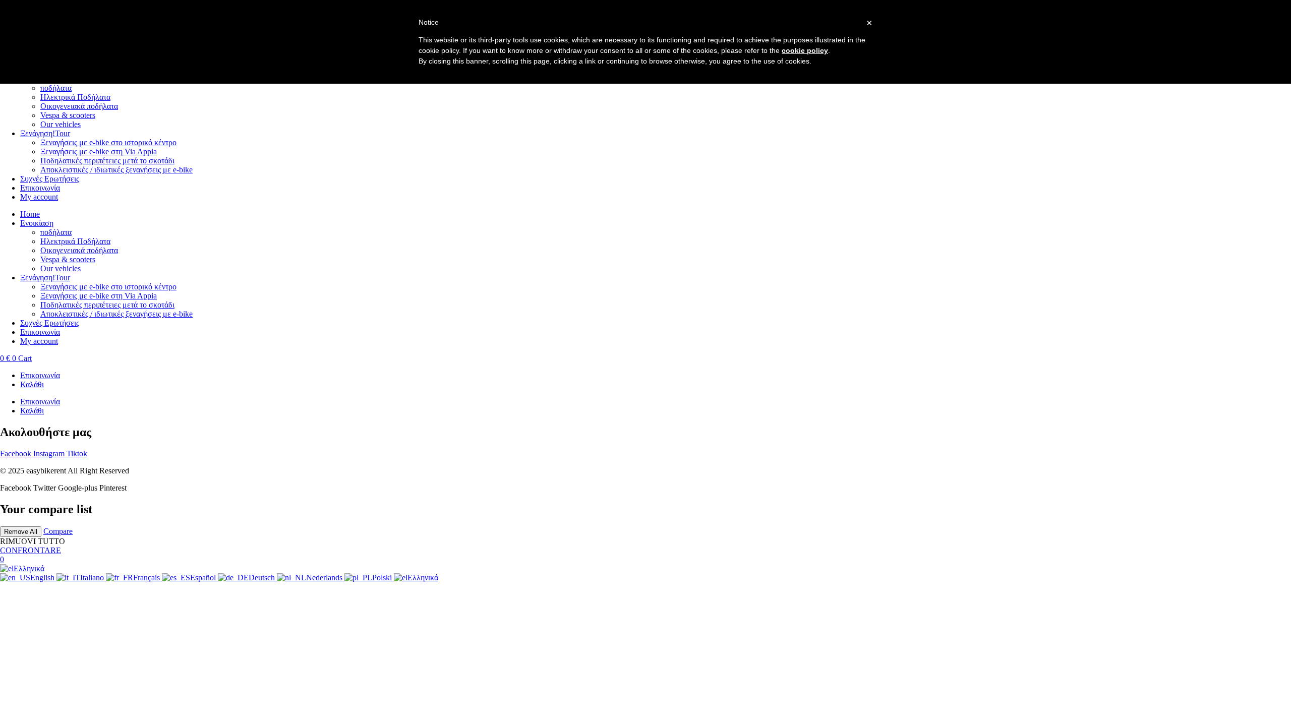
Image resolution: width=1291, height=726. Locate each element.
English (43, 577)
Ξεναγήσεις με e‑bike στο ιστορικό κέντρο (108, 142)
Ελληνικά (29, 568)
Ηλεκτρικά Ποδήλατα (75, 97)
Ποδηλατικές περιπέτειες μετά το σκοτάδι (107, 160)
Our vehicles (60, 124)
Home (30, 214)
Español (204, 577)
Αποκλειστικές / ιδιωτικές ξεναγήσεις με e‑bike (116, 169)
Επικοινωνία (40, 188)
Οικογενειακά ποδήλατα (79, 106)
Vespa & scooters (67, 115)
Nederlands (325, 577)
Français (147, 577)
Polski (383, 577)
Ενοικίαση (36, 223)
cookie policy (805, 50)
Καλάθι (32, 384)
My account (39, 197)
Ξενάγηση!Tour (45, 133)
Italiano (93, 577)
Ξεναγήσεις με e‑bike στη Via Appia (98, 151)
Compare (58, 531)
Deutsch (263, 577)
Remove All (20, 531)
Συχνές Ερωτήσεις (49, 178)
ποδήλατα (56, 88)
